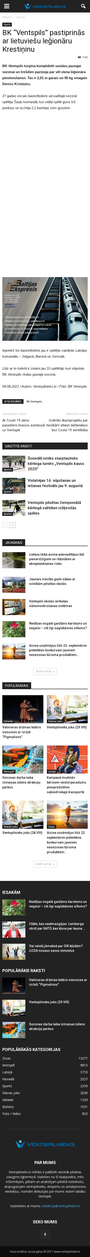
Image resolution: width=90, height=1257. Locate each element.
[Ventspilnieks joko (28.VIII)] (22, 815)
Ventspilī (9, 771)
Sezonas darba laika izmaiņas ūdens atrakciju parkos (21, 782)
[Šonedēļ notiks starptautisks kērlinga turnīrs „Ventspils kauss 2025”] (13, 464)
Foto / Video (11, 1113)
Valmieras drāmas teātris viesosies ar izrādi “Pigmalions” (21, 732)
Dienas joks (55, 721)
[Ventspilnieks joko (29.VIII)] (67, 709)
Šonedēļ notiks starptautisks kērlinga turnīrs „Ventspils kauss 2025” (56, 463)
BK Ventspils (34, 401)
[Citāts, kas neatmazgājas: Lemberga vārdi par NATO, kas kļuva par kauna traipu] (13, 930)
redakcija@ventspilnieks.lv (61, 1206)
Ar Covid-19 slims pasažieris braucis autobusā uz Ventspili (23, 425)
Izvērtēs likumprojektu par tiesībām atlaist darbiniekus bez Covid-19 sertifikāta (67, 425)
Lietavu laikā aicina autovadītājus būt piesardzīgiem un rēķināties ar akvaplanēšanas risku (56, 559)
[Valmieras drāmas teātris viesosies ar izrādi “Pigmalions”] (22, 709)
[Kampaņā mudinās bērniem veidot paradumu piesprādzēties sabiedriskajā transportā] (67, 759)
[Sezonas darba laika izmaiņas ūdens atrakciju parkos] (22, 759)
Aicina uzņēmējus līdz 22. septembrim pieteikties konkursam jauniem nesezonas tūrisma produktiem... (58, 650)
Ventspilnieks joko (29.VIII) (67, 727)
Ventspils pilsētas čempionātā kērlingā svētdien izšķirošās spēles (54, 507)
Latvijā (52, 771)
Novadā (8, 1079)
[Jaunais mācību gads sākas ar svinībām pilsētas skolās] (13, 585)
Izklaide (8, 721)
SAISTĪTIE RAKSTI (18, 446)
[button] (83, 6)
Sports (7, 24)
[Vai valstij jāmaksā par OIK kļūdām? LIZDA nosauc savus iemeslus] (13, 952)
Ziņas (51, 826)
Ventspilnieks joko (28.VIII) (22, 833)
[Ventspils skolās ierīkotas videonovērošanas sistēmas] (13, 607)
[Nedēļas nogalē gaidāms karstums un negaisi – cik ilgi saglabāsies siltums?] (13, 629)
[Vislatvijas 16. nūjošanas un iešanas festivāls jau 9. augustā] (13, 486)
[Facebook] (45, 1234)
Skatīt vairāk (43, 671)
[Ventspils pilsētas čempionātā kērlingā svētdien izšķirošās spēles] (13, 508)
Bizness (8, 1106)
